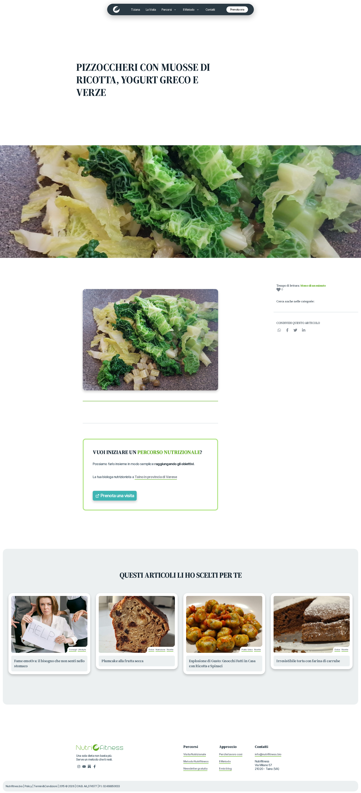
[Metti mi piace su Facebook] (94, 766)
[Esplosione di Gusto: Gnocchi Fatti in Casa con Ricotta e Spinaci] (224, 624)
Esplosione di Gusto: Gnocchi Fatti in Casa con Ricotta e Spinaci (222, 663)
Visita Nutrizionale (194, 754)
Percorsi (167, 9)
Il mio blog (225, 768)
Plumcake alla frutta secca (122, 660)
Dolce (151, 649)
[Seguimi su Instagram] (78, 766)
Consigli (73, 649)
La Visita (151, 9)
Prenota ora (237, 9)
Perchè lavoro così (230, 754)
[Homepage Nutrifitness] (99, 747)
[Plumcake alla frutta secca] (137, 624)
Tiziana (135, 9)
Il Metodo (189, 9)
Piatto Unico (247, 649)
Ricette (170, 649)
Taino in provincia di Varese (156, 477)
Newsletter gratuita (195, 768)
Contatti (210, 9)
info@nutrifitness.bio (268, 754)
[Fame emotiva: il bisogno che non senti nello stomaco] (49, 624)
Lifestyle (82, 649)
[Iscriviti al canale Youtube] (84, 766)
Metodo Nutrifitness (196, 761)
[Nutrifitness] (116, 9)
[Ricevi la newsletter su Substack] (89, 766)
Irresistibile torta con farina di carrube (308, 660)
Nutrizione (160, 649)
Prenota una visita (116, 495)
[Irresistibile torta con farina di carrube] (312, 624)
